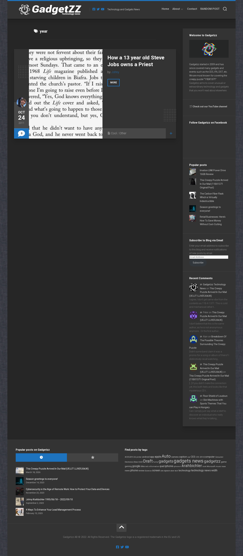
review (141, 470)
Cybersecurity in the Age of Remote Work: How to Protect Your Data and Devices (67, 489)
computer (209, 456)
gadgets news (188, 461)
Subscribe (198, 262)
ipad (162, 466)
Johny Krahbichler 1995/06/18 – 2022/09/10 (49, 499)
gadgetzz (212, 461)
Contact (192, 8)
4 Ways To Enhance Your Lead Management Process (53, 509)
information (154, 466)
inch (146, 466)
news (127, 471)
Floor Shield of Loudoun (215, 396)
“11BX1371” (210, 79)
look (204, 466)
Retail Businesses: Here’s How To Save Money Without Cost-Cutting (212, 220)
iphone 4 (177, 466)
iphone (169, 466)
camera (174, 457)
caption (183, 456)
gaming (128, 466)
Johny (115, 72)
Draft (148, 461)
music (218, 466)
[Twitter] (98, 9)
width (214, 470)
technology (185, 470)
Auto (166, 456)
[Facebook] (93, 9)
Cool (114, 133)
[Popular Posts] (92, 457)
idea (143, 466)
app (152, 456)
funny (155, 462)
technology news (201, 470)
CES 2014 (200, 457)
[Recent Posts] (41, 457)
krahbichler (192, 465)
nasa (224, 466)
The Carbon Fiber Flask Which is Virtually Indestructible (211, 197)
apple (158, 456)
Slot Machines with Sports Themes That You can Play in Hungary (207, 404)
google (136, 466)
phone (134, 470)
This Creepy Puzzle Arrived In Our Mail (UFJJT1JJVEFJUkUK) (208, 292)
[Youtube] (102, 9)
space (167, 470)
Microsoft (211, 466)
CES (193, 456)
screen (156, 470)
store (172, 471)
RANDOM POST (210, 8)
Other (122, 133)
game (223, 462)
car (188, 457)
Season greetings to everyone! (42, 479)
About (176, 8)
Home (165, 8)
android (146, 457)
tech (176, 471)
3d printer (138, 457)
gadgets (166, 461)
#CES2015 (129, 457)
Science (148, 471)
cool (140, 462)
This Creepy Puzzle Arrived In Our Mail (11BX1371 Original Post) (214, 184)
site (162, 471)
